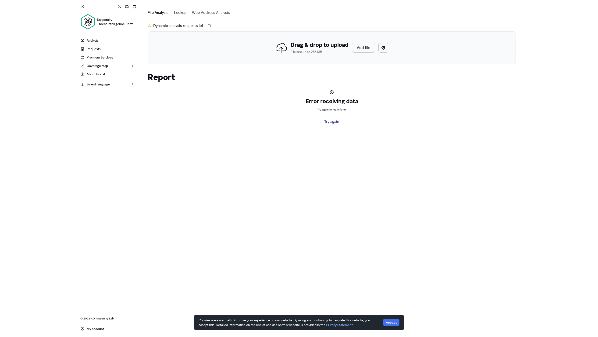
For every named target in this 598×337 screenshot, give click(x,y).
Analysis (93, 40)
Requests (94, 49)
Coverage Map (97, 66)
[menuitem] (107, 40)
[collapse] (82, 6)
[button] (332, 48)
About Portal (96, 74)
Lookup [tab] (180, 12)
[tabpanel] (332, 43)
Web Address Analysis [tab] (211, 12)
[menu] (107, 58)
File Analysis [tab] (158, 12)
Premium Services (100, 57)
